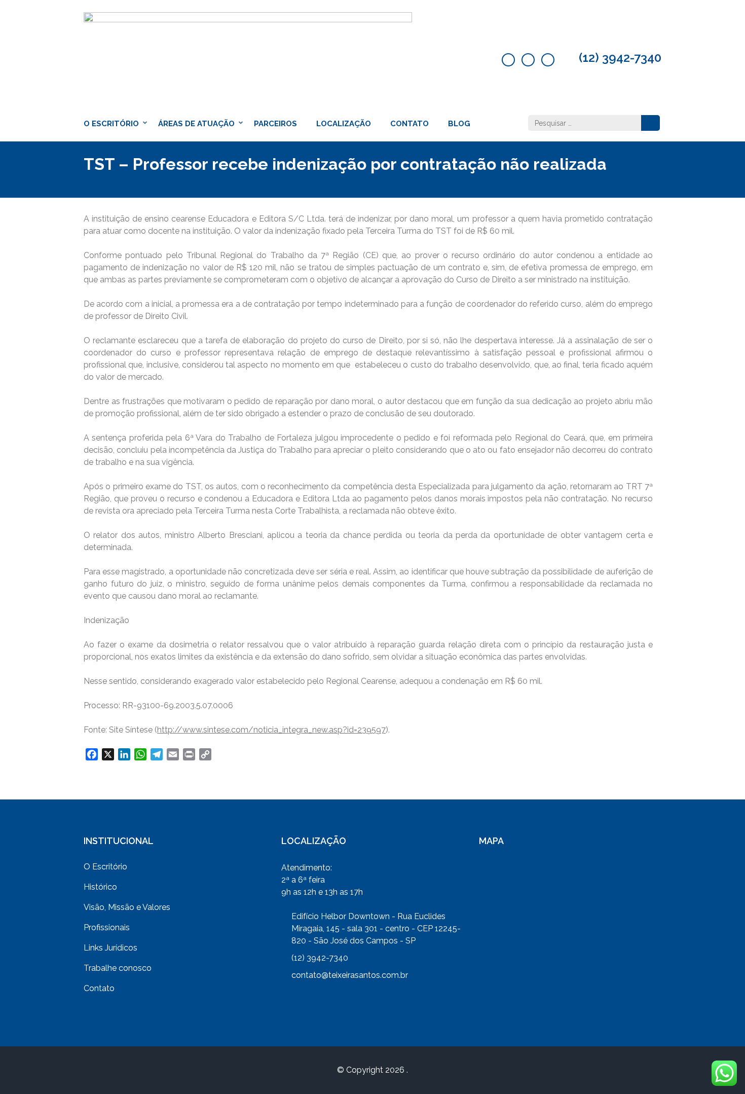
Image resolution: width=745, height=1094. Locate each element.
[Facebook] (508, 59)
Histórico (100, 887)
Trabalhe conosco (118, 968)
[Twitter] (528, 59)
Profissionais (107, 927)
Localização (343, 123)
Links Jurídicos (110, 948)
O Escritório (111, 123)
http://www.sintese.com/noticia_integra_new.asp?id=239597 (271, 730)
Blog (459, 123)
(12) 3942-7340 (620, 58)
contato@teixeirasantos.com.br (349, 975)
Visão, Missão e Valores (127, 907)
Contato (409, 123)
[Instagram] (547, 59)
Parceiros (275, 123)
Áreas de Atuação (196, 123)
